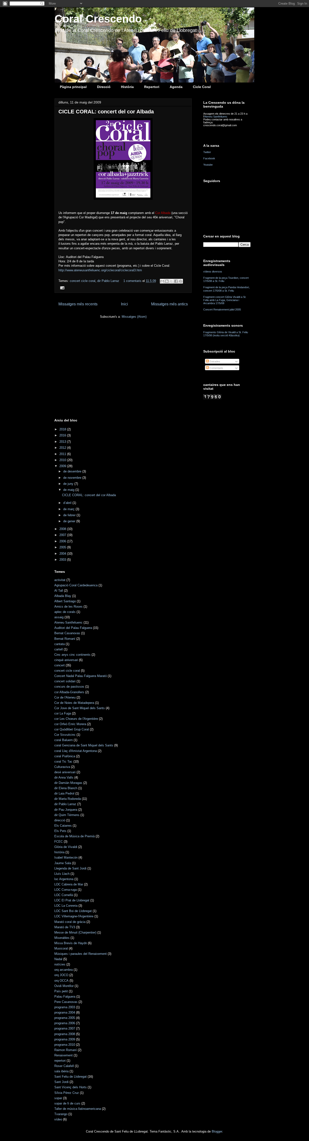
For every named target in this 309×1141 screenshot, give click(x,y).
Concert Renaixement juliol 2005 (222, 309)
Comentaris (216, 368)
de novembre (72, 477)
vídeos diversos (212, 271)
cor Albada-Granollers (69, 692)
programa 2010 (64, 1044)
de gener (69, 521)
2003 (63, 559)
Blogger (217, 1131)
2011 (63, 454)
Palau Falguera (64, 996)
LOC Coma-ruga (65, 889)
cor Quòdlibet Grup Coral (71, 729)
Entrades (214, 361)
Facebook (209, 158)
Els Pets (60, 831)
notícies (59, 964)
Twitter (207, 152)
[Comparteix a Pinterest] (180, 281)
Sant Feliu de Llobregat (70, 1076)
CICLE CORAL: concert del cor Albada (106, 112)
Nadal (58, 959)
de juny (68, 484)
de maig (69, 490)
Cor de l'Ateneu (65, 697)
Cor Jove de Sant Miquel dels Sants (79, 708)
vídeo (58, 1119)
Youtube (208, 164)
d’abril (67, 503)
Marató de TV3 (64, 927)
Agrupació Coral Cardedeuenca (76, 585)
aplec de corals (65, 612)
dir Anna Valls (63, 777)
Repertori (151, 87)
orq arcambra (63, 970)
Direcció (104, 87)
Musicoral (61, 948)
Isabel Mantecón (65, 857)
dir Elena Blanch (65, 788)
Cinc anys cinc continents (72, 654)
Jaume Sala (62, 863)
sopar (58, 1098)
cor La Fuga (62, 713)
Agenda (176, 87)
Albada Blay (62, 596)
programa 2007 (64, 1028)
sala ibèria (61, 1071)
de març (69, 509)
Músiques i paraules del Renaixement (80, 954)
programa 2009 (64, 1039)
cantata (59, 644)
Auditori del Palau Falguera (73, 628)
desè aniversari (65, 772)
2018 (63, 429)
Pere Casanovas (65, 1002)
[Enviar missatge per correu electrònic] (61, 287)
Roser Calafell (64, 1066)
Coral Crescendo (98, 19)
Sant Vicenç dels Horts (70, 1087)
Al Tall (58, 590)
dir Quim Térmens (66, 815)
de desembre (72, 471)
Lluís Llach (62, 874)
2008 (63, 529)
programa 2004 (64, 1012)
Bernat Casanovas (67, 633)
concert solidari (65, 681)
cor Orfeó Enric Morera (70, 724)
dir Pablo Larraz (108, 281)
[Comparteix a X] (171, 281)
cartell (58, 649)
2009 (63, 466)
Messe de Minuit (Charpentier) (75, 932)
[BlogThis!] (166, 281)
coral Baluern (63, 740)
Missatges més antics (169, 304)
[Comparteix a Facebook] (176, 281)
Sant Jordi (61, 1082)
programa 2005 (64, 1018)
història (59, 852)
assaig (58, 617)
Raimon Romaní (65, 1050)
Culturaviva (62, 767)
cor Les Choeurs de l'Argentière (76, 719)
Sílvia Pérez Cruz (66, 1093)
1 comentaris (132, 281)
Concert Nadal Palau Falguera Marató (80, 676)
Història (127, 87)
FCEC (58, 841)
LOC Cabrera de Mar (68, 884)
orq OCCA (61, 980)
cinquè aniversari (66, 660)
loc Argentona (63, 879)
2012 (63, 447)
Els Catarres (63, 825)
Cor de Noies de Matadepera (74, 703)
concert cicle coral (82, 281)
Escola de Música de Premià (74, 836)
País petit (61, 991)
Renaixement (63, 1055)
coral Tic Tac (63, 761)
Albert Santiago (65, 601)
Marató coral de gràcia (69, 922)
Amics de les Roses (68, 606)
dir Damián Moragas (68, 783)
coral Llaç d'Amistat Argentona (75, 751)
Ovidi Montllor (64, 986)
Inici (124, 304)
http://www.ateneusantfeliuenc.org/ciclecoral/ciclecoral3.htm (100, 270)
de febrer (70, 515)
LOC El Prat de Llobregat (71, 900)
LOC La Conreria (65, 905)
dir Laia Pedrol (64, 793)
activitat (59, 580)
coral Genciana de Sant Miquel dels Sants (83, 745)
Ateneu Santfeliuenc (215, 116)
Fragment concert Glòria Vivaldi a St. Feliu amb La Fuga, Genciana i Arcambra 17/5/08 (224, 300)
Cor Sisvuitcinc (65, 734)
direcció (59, 820)
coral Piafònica (64, 756)
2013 (63, 441)
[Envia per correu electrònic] (162, 281)
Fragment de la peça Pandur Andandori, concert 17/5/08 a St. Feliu (226, 289)
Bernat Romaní (64, 638)
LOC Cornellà (63, 895)
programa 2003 (64, 1007)
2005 (63, 547)
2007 (63, 535)
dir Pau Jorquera (65, 809)
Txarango (60, 1114)
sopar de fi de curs (67, 1103)
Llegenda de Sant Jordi (70, 868)
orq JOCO (61, 975)
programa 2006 (64, 1023)
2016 (63, 435)
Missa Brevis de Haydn (70, 943)
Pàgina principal (73, 87)
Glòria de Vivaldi (65, 847)
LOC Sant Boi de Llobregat (73, 911)
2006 (63, 541)
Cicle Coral (202, 87)
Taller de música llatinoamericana (77, 1109)
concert (59, 665)
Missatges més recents (78, 304)
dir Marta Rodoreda (67, 799)
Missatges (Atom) (134, 316)
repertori (60, 1060)
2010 (63, 460)
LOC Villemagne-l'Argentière (73, 916)
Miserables (62, 938)
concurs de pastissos (69, 686)
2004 (63, 553)
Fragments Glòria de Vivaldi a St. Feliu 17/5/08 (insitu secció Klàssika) (225, 334)
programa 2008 (64, 1034)
